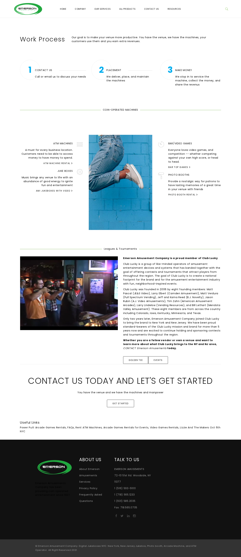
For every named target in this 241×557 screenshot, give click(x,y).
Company (80, 8)
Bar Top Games (178, 167)
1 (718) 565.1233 (124, 494)
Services (85, 482)
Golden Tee (136, 360)
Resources (174, 8)
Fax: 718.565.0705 (125, 507)
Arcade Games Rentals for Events (126, 427)
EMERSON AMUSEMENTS (129, 469)
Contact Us (151, 8)
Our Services (102, 8)
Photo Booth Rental (182, 194)
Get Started (120, 403)
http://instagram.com (134, 517)
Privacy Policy (88, 488)
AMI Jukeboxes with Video (53, 190)
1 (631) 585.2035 (124, 501)
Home (63, 8)
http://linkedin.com (128, 517)
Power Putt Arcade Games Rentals (43, 427)
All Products (127, 8)
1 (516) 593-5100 (125, 488)
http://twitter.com (122, 517)
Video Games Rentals (164, 427)
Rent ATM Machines (89, 427)
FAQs (70, 427)
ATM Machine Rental (57, 163)
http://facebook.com (116, 517)
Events (158, 360)
